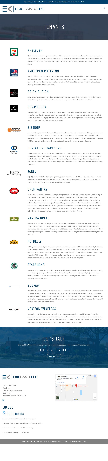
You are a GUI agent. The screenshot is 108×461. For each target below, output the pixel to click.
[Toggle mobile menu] (104, 8)
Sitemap (65, 441)
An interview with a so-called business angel (19, 428)
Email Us (6, 388)
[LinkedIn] (3, 400)
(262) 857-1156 (9, 385)
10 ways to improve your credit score (16, 432)
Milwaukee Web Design (78, 441)
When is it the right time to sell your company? (20, 419)
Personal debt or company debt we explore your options (23, 423)
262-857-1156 (36, 2)
